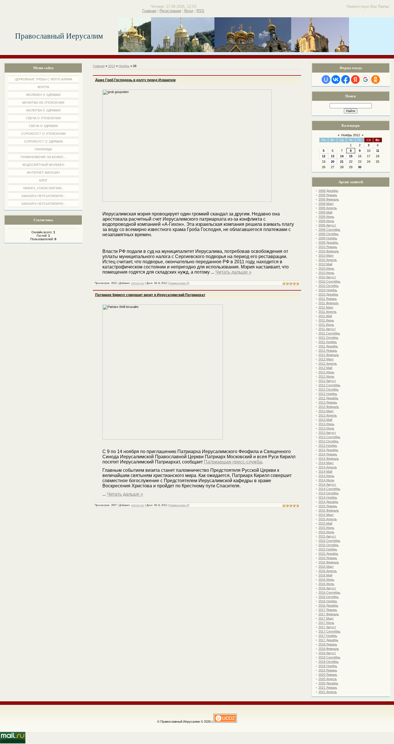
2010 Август (327, 277)
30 (359, 167)
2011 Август (327, 329)
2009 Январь (327, 195)
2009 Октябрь (328, 234)
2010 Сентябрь (329, 281)
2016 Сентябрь (329, 592)
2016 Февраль (328, 562)
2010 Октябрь (328, 285)
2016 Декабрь (328, 605)
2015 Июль (326, 532)
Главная (149, 11)
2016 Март (326, 566)
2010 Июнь (326, 268)
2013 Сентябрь (329, 437)
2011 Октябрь (328, 337)
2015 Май (325, 523)
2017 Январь (327, 610)
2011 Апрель (327, 311)
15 (350, 156)
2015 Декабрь (328, 553)
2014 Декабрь (328, 501)
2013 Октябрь (328, 441)
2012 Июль (326, 376)
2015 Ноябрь (327, 549)
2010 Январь (327, 247)
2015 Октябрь (328, 545)
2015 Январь (327, 506)
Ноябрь (124, 66)
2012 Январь (327, 350)
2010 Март (326, 255)
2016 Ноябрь (327, 601)
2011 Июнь (326, 320)
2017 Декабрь (328, 640)
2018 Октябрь (328, 661)
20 (332, 161)
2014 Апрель (327, 467)
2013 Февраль (328, 406)
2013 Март (326, 411)
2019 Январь (327, 670)
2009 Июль (326, 221)
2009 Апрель (327, 208)
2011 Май (325, 316)
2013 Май (325, 419)
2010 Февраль (328, 251)
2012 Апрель (327, 363)
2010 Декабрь (328, 294)
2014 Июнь (326, 476)
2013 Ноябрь (327, 445)
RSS (200, 11)
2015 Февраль (328, 510)
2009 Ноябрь (327, 238)
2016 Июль (326, 584)
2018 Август (327, 653)
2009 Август (327, 225)
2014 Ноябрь (327, 497)
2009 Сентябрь (329, 229)
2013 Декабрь (328, 450)
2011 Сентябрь (329, 333)
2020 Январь (327, 674)
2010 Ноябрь (327, 290)
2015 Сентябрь (329, 540)
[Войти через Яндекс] (355, 79)
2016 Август (327, 588)
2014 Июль (326, 480)
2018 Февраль (328, 648)
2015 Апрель (327, 519)
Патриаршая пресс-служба (233, 461)
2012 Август (327, 381)
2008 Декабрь (328, 190)
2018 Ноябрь (327, 666)
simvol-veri (137, 283)
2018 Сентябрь (329, 657)
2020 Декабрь (328, 683)
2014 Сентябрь (329, 489)
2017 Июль (326, 622)
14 (342, 156)
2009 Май (325, 212)
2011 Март (325, 307)
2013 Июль (326, 428)
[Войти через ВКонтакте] (335, 79)
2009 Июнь (326, 216)
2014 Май (325, 471)
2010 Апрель (327, 260)
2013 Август (327, 432)
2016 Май (325, 575)
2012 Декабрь (328, 398)
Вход (188, 11)
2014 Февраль (328, 458)
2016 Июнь (326, 579)
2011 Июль (326, 324)
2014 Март (326, 463)
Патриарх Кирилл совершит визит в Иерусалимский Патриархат (150, 295)
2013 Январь (327, 402)
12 (323, 156)
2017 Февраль (328, 614)
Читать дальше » (233, 272)
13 (332, 156)
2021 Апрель (327, 692)
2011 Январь (327, 298)
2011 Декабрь (328, 346)
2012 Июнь (326, 372)
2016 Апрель (327, 571)
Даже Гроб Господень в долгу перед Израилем (135, 80)
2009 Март (326, 203)
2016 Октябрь (328, 597)
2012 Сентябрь (329, 385)
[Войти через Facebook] (345, 79)
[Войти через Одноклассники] (375, 79)
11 (377, 150)
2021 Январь (327, 687)
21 (342, 161)
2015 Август (327, 536)
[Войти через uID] (326, 79)
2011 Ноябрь (327, 342)
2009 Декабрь (328, 242)
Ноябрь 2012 (350, 135)
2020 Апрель (327, 679)
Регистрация (170, 11)
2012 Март (326, 359)
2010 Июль (326, 272)
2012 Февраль (328, 355)
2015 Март (326, 514)
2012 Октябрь (328, 389)
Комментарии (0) (179, 283)
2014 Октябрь (328, 493)
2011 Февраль (328, 303)
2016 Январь (327, 558)
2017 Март (326, 618)
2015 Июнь (326, 527)
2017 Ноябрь (327, 635)
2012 (111, 66)
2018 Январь (327, 644)
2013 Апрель (327, 415)
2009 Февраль (328, 199)
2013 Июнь (326, 424)
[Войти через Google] (365, 79)
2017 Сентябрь (329, 631)
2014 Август (327, 484)
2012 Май (325, 368)
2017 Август (327, 627)
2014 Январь (327, 454)
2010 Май (325, 264)
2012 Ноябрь (327, 393)
